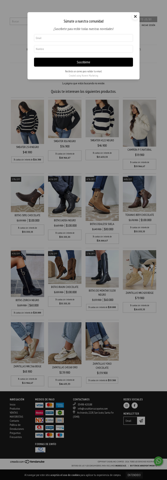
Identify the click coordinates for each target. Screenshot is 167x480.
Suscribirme (83, 62)
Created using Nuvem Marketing (83, 75)
